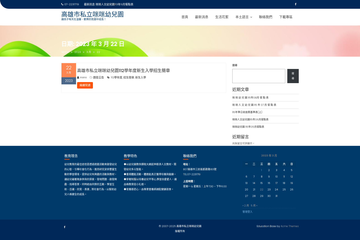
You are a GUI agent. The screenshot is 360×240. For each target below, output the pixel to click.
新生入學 (140, 77)
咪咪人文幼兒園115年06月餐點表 (250, 119)
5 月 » (254, 205)
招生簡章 (128, 77)
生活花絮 (222, 17)
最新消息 (201, 17)
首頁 (184, 17)
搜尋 (234, 65)
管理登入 (247, 212)
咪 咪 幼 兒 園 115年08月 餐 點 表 (250, 97)
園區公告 (98, 77)
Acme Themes (290, 226)
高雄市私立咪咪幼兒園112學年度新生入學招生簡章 (123, 71)
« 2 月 (245, 205)
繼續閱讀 (85, 85)
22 (261, 189)
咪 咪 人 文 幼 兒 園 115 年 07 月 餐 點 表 (254, 105)
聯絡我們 (265, 17)
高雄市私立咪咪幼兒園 (92, 14)
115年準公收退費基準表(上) (247, 112)
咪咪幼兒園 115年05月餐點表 (248, 127)
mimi (83, 77)
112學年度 (116, 77)
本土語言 (242, 17)
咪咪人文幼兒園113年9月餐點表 (114, 4)
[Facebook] (295, 4)
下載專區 (285, 17)
